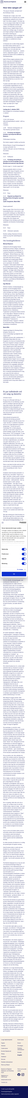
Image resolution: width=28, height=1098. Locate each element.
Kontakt (19, 1052)
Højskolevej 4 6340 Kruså (4, 1076)
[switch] (24, 554)
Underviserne (4, 1048)
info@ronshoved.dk (6, 1079)
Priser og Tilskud (5, 1064)
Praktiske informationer (7, 1062)
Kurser (19, 1043)
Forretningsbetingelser (6, 1091)
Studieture (3, 1056)
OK (14, 574)
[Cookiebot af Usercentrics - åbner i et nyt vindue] (19, 523)
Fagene (3, 1043)
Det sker (3, 1059)
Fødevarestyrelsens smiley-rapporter (10, 1094)
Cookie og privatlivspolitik (7, 1089)
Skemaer (3, 1045)
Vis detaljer (20, 569)
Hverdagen (20, 1045)
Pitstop (3, 1053)
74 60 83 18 (4, 1082)
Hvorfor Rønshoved (6, 1051)
